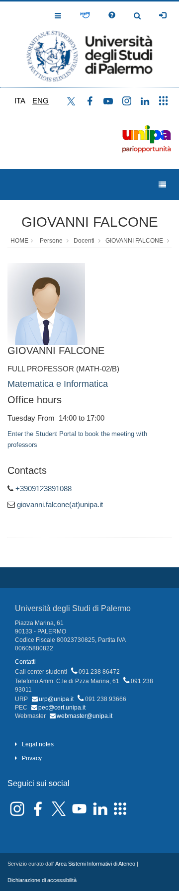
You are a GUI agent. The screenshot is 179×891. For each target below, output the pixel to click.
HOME (19, 240)
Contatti (25, 661)
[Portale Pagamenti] (84, 15)
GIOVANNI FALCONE (89, 222)
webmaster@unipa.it (84, 716)
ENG (40, 100)
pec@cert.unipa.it (62, 707)
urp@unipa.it (56, 699)
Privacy (32, 758)
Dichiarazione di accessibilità (42, 880)
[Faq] (112, 15)
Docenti (84, 240)
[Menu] (162, 185)
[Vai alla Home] (89, 44)
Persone (51, 240)
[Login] (163, 15)
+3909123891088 (43, 488)
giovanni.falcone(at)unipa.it (60, 504)
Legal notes (38, 744)
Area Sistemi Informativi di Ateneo (95, 864)
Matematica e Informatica (57, 384)
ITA (19, 100)
